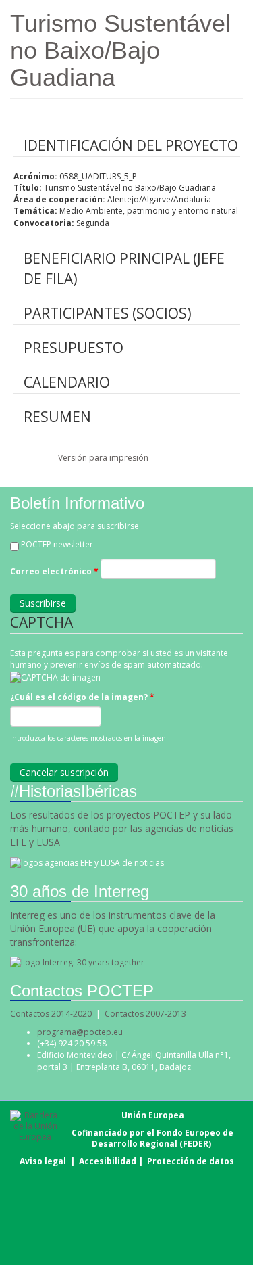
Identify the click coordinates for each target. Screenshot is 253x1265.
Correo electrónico (54, 571)
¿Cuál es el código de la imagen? (82, 697)
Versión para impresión (103, 457)
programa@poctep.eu (80, 1032)
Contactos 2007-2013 (145, 1013)
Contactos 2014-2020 (51, 1013)
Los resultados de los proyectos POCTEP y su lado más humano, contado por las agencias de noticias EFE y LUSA (121, 828)
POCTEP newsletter (57, 544)
